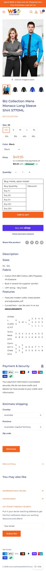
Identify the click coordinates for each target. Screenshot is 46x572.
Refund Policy (9, 464)
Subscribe (11, 533)
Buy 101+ (8, 204)
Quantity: (7, 172)
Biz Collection (10, 116)
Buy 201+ (8, 208)
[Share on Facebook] (27, 242)
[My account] (36, 12)
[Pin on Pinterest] (32, 242)
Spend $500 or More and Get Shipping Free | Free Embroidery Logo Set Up (23, 3)
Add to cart (23, 215)
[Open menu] (4, 12)
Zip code (7, 433)
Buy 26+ (7, 195)
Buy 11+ (7, 191)
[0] (41, 12)
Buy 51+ (7, 199)
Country (6, 409)
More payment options (23, 234)
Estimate (11, 449)
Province (7, 421)
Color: (9, 144)
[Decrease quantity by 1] (16, 172)
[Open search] (31, 12)
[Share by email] (41, 242)
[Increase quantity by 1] (29, 172)
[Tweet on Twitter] (37, 242)
